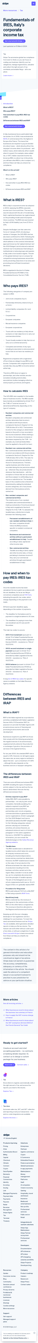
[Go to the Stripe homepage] (5, 1135)
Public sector (25, 1215)
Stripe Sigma (7, 1213)
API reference (25, 1251)
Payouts (6, 1202)
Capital (5, 1157)
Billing (5, 1155)
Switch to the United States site (15, 1338)
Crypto (5, 1169)
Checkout (6, 1160)
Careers (23, 1276)
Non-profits (25, 1207)
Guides (5, 1273)
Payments (6, 1199)
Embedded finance (27, 1160)
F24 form (28, 595)
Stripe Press (25, 1282)
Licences (6, 1300)
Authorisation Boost (10, 1152)
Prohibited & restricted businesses (7, 1294)
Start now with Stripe (11, 933)
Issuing (5, 1188)
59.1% (5, 139)
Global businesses (27, 1166)
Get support (7, 1316)
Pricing (5, 1146)
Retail (23, 1217)
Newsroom (24, 1279)
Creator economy (27, 1188)
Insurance (24, 1199)
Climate (6, 1163)
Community (7, 1282)
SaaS (22, 1182)
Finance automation (28, 1163)
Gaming (23, 1191)
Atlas (5, 1149)
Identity (6, 1182)
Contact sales (22, 1065)
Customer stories (9, 1276)
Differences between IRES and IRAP (16, 120)
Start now (8, 1065)
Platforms (24, 1179)
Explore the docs (9, 1118)
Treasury (6, 1221)
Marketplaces (25, 1171)
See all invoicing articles (12, 1003)
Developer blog (26, 1265)
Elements (6, 1174)
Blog (4, 1279)
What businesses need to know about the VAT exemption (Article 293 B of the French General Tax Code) (20, 1022)
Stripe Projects (26, 1262)
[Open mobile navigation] (34, 4)
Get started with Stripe (13, 41)
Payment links (8, 1196)
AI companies (25, 1185)
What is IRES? (8, 107)
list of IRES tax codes (16, 679)
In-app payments (27, 1169)
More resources (10, 10)
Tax (21, 10)
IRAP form (25, 893)
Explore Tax (7, 1091)
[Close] (34, 1333)
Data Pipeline (7, 1171)
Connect (6, 1166)
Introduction (8, 104)
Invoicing (6, 1185)
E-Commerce (25, 1157)
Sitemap (6, 1303)
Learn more (7, 75)
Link (4, 1191)
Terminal (6, 1218)
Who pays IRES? (9, 111)
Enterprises (25, 1146)
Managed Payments (10, 1193)
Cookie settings (8, 1306)
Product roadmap (27, 1273)
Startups (24, 1149)
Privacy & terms (8, 1290)
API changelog (26, 1257)
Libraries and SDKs (27, 1260)
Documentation (26, 1248)
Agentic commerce (27, 1152)
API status (24, 1254)
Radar (5, 1205)
